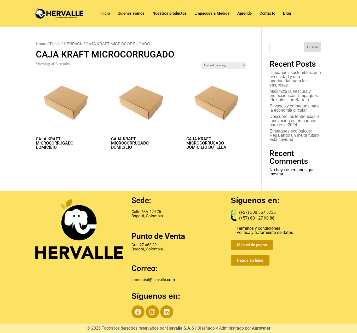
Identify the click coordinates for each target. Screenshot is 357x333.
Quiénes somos (131, 13)
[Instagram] (152, 311)
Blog (287, 13)
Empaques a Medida (211, 13)
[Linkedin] (166, 311)
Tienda (55, 44)
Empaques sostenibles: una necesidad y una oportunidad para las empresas (295, 78)
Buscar (313, 47)
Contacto (267, 13)
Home (41, 44)
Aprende (244, 13)
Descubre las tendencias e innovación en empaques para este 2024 (294, 120)
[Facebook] (138, 311)
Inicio (105, 13)
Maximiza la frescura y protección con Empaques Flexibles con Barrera (293, 95)
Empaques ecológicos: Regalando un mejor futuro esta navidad (294, 135)
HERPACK (73, 44)
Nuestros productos (169, 13)
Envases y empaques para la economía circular (294, 108)
